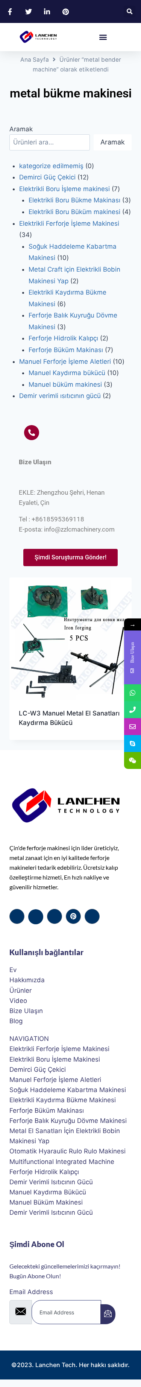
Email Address (31, 1292)
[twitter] (35, 916)
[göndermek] (107, 1314)
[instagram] (92, 916)
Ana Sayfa (34, 59)
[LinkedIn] (54, 916)
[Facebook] (16, 916)
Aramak (21, 129)
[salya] (73, 916)
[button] (129, 11)
